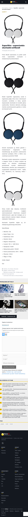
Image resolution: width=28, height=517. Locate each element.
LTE (2, 486)
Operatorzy (4, 471)
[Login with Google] (6, 334)
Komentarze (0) (5, 325)
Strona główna (5, 8)
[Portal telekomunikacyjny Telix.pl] (14, 2)
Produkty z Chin (18, 467)
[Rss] (2, 443)
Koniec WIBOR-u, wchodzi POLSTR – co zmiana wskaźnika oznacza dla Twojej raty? (13, 394)
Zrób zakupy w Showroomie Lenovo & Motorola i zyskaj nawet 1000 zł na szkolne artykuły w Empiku (14, 410)
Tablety (16, 455)
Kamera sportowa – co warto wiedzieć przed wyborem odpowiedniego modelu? (6, 296)
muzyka (13, 270)
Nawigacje (17, 460)
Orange (3, 474)
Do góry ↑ (3, 515)
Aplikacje (3, 500)
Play (2, 476)
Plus (2, 481)
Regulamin (17, 511)
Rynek (16, 471)
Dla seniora (17, 457)
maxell (9, 270)
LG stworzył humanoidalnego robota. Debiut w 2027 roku (6, 311)
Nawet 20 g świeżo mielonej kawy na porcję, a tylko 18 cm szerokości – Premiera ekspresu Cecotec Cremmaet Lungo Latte (14, 385)
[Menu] (2, 1)
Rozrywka (16, 268)
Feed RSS (3, 513)
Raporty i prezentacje (19, 474)
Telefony (17, 452)
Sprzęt (17, 447)
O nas (2, 511)
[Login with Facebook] (3, 334)
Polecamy (3, 452)
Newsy (11, 268)
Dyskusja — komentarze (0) (8, 316)
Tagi (21, 511)
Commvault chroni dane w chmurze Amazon (13, 275)
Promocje (3, 450)
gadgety (5, 270)
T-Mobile (3, 479)
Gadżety (11, 8)
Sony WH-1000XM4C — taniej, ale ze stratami (20, 294)
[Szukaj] (25, 1)
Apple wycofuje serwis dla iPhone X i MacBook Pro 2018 (21, 311)
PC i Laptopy (18, 462)
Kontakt (7, 511)
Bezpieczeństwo (5, 495)
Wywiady (17, 481)
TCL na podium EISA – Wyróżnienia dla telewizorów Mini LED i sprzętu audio (14, 390)
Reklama (17, 488)
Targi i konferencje (19, 479)
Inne (9, 268)
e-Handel (17, 486)
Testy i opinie (18, 450)
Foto (2, 502)
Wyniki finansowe (18, 476)
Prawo (16, 483)
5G (2, 483)
